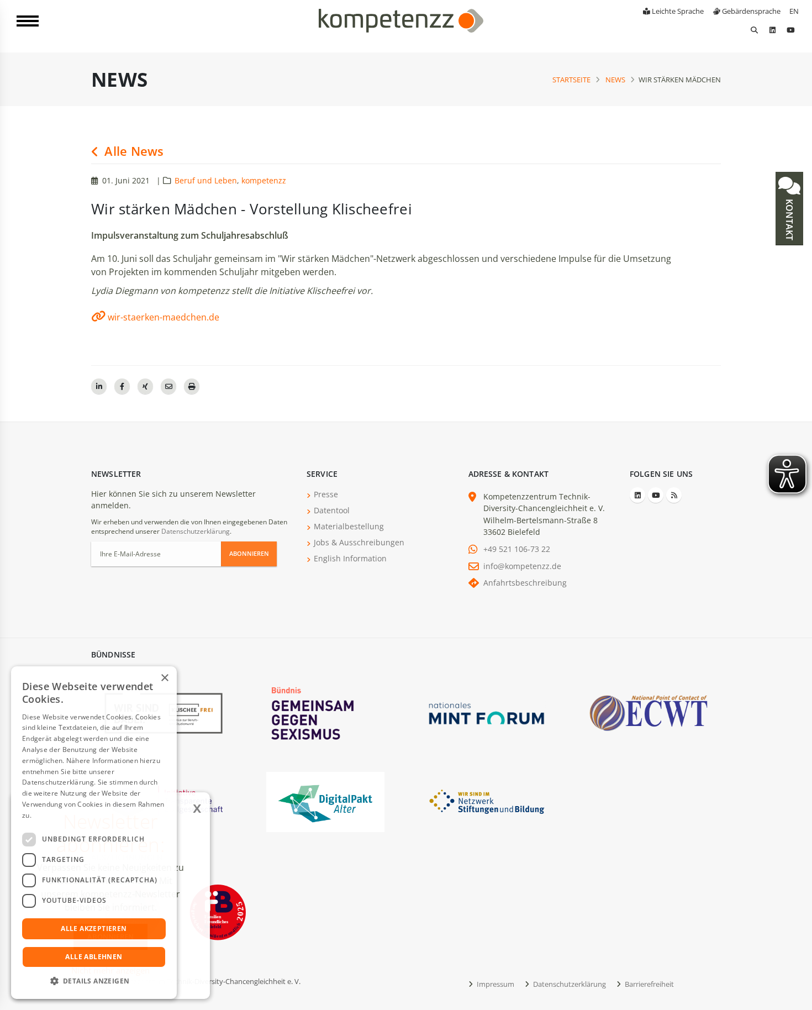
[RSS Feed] (674, 495)
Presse (326, 494)
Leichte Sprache (677, 11)
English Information (350, 558)
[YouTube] (790, 30)
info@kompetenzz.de (522, 566)
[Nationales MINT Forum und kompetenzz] (486, 712)
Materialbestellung (349, 526)
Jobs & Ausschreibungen (359, 542)
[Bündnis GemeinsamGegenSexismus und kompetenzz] (325, 712)
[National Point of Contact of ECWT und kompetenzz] (648, 712)
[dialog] (94, 832)
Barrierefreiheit (648, 984)
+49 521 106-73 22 (516, 549)
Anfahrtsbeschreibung (525, 582)
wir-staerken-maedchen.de (163, 317)
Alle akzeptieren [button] (93, 928)
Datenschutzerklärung (195, 531)
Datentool (332, 510)
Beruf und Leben (206, 180)
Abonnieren (249, 553)
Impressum (494, 984)
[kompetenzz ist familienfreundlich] (217, 911)
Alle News (132, 151)
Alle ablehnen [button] (93, 956)
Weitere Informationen (69, 815)
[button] (94, 981)
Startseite (571, 80)
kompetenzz (263, 180)
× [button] (164, 678)
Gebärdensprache (750, 11)
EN (794, 11)
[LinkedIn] (772, 30)
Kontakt (789, 218)
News (615, 80)
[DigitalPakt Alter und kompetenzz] (325, 801)
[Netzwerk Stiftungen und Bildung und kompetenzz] (486, 801)
